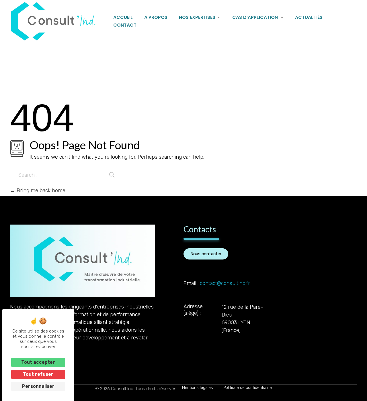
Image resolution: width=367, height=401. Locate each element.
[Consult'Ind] (53, 21)
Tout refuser (38, 374)
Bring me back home (40, 190)
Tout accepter (38, 362)
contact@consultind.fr (225, 283)
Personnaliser (38, 386)
